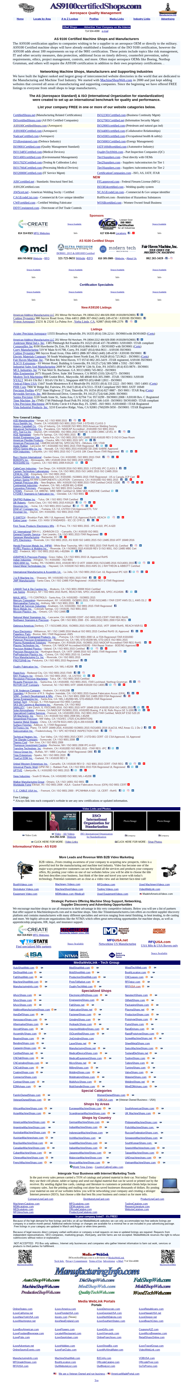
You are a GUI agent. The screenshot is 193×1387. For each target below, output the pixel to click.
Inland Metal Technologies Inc (29, 566)
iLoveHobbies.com (65, 1345)
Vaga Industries (21, 776)
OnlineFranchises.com (109, 1337)
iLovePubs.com (21, 1337)
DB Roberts (19, 502)
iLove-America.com (65, 1309)
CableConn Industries (25, 468)
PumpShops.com (134, 1024)
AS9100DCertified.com (27, 130)
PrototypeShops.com (136, 1019)
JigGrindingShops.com (81, 1038)
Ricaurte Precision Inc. (25, 682)
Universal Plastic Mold (25, 767)
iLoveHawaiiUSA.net (150, 1313)
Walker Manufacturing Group (28, 781)
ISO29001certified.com (111, 125)
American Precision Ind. (26, 443)
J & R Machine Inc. (23, 577)
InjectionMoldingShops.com (84, 1029)
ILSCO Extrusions (24, 363)
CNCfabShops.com (23, 1058)
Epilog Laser (20, 520)
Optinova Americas (24, 625)
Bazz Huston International (27, 457)
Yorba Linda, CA (84, 321)
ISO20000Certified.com (27, 173)
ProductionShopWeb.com (83, 977)
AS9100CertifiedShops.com (30, 125)
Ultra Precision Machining (28, 403)
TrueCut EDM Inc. (23, 758)
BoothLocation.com (135, 972)
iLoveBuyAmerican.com (26, 1329)
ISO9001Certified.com (26, 146)
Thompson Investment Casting (30, 745)
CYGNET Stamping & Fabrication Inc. (34, 493)
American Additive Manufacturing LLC (33, 315)
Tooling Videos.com (108, 889)
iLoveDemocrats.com (108, 1309)
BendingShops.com (23, 1043)
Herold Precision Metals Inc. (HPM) (32, 545)
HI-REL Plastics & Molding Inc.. (30, 548)
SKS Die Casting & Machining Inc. (32, 704)
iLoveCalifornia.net (23, 1313)
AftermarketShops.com (25, 1024)
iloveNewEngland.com (67, 1321)
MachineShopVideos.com (69, 889)
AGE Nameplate (22, 434)
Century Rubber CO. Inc (26, 477)
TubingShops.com (135, 1063)
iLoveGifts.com (105, 1329)
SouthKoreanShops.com (138, 1143)
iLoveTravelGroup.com (151, 1345)
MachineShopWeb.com (116, 80)
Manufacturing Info (167, 15)
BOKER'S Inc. (21, 460)
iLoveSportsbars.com (66, 1337)
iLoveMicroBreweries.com (153, 1333)
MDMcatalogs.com (23, 1206)
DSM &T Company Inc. (26, 509)
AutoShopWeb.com (23, 967)
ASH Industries (22, 451)
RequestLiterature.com (137, 1206)
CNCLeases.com (134, 977)
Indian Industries (22, 559)
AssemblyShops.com (25, 1033)
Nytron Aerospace (24, 321)
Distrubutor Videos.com (26, 889)
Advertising (109, 1261)
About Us (131, 258)
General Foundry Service (26, 534)
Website (37, 258)
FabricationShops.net (80, 1009)
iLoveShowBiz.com (107, 1345)
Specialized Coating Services (29, 713)
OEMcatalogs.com (79, 1206)
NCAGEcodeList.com (110, 192)
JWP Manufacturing (24, 580)
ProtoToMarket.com (80, 981)
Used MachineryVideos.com (154, 884)
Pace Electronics (22, 631)
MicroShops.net (77, 1063)
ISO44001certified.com (111, 130)
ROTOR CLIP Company (26, 685)
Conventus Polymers (24, 488)
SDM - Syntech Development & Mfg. (33, 696)
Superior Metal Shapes (25, 722)
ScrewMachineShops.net (138, 1038)
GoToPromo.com (148, 1366)
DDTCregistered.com (26, 207)
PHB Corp (19, 387)
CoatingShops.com (23, 1072)
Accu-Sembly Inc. (23, 423)
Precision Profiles (23, 390)
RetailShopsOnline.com (152, 1337)
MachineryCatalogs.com (26, 1203)
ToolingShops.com (135, 1058)
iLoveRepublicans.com (151, 1309)
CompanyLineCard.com (40, 1199)
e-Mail (119, 1261)
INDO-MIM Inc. (21, 563)
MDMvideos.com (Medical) (69, 893)
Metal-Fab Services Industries (29, 606)
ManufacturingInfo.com (25, 986)
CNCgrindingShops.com (26, 1063)
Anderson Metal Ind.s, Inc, (29, 343)
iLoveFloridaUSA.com (67, 1313)
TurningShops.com (135, 1067)
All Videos (68, 834)
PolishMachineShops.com (139, 1127)
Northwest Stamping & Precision (31, 620)
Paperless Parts (22, 634)
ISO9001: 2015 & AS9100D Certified (76, 253)
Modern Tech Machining (28, 376)
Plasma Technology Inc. (26, 645)
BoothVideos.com (23, 884)
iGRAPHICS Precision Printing (30, 557)
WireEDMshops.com (136, 1086)
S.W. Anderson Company (26, 690)
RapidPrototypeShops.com (139, 1033)
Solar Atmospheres (23, 710)
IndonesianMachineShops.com (86, 1132)
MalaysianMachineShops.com (85, 1157)
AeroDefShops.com (23, 1014)
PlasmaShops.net (134, 1009)
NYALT (18, 380)
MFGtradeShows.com (25, 1362)
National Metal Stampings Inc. (29, 617)
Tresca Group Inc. (23, 751)
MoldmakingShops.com (82, 1077)
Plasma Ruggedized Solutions (29, 642)
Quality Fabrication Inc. (26, 666)
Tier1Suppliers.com (108, 157)
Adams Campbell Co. (24, 426)
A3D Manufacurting (23, 420)
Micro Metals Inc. (22, 608)
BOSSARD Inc (21, 462)
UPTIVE (17, 770)
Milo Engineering (23, 373)
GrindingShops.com (80, 1019)
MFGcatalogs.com (79, 1203)
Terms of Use (95, 1261)
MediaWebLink (116, 1257)
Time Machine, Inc (24, 400)
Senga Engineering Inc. (26, 699)
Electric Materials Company (29, 356)
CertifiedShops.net (24, 115)
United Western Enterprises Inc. (30, 763)
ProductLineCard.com (152, 1199)
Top (97, 1380)
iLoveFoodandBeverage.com (28, 1333)
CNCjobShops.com (23, 1067)
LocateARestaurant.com (68, 1333)
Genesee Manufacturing (26, 537)
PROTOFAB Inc (22, 660)
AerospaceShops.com (25, 1019)
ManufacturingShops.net (82, 1048)
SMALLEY (19, 707)
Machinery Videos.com (67, 884)
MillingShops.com (79, 1067)
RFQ (46, 258)
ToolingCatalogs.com (136, 1203)
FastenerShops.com (80, 1014)
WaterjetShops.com (135, 1077)
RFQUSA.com (20, 1366)
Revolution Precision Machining (30, 678)
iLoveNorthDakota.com (109, 1317)
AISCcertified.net (23, 181)
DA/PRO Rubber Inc (24, 499)
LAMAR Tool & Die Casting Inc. (30, 589)
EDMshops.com (22, 1086)
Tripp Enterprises (22, 755)
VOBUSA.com (147, 1358)
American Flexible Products (28, 440)
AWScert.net (20, 192)
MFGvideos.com (106, 884)
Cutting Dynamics (24, 318)
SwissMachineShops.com (139, 1048)
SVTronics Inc (21, 727)
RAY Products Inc (23, 676)
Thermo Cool (20, 742)
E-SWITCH (19, 517)
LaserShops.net (77, 1043)
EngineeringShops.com (81, 1000)
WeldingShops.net (135, 1081)
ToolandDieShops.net (136, 1053)
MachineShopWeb (25, 1265)
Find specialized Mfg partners (33, 946)
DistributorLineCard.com (96, 1199)
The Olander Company (25, 739)
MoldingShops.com (79, 1072)
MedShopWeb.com (79, 967)
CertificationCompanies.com (114, 173)
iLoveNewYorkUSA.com (26, 1317)
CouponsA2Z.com (149, 1329)
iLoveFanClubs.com (66, 1349)
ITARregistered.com (25, 141)
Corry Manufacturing (25, 349)
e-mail (105, 31)
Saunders (18, 693)
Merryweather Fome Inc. (26, 603)
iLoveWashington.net (24, 1321)
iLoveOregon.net (148, 1317)
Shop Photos (155, 841)
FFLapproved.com (108, 181)
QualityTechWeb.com (110, 152)
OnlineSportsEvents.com (26, 1349)
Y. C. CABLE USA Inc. (25, 790)
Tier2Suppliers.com (108, 162)
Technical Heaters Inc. (25, 736)
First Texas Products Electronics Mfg (33, 526)
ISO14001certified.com (27, 157)
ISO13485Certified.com (27, 152)
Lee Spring (19, 592)
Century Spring (21, 479)
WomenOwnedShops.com (111, 1095)
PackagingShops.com (137, 1005)
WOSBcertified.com (109, 202)
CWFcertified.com (24, 202)
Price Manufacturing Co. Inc (28, 657)
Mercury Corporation (24, 600)
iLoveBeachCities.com (151, 1321)
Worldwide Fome (22, 784)
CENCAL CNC (21, 474)
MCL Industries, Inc (25, 370)
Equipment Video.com (25, 893)
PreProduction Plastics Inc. (28, 654)
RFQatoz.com (132, 981)
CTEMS (17, 491)
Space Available (74, 224)
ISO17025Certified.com (27, 162)
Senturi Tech (20, 701)
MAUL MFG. (20, 597)
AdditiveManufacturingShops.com (31, 1009)
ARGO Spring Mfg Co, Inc (27, 448)
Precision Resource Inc (26, 651)
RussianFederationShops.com (142, 1132)
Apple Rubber (20, 446)
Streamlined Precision (25, 718)
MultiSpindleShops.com (82, 1086)
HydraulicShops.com (80, 1024)
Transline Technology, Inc (27, 748)
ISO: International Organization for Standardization (96, 835)
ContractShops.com (24, 1081)
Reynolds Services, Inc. (27, 393)
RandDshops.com (134, 1029)
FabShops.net (76, 1005)
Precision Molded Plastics (27, 648)
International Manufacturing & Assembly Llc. (37, 572)
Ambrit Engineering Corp (26, 437)
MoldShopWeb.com (79, 972)
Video (58, 834)
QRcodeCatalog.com (80, 1209)
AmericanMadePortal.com (125, 1373)
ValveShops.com (134, 1072)
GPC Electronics (22, 540)
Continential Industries (25, 485)
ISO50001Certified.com (111, 141)
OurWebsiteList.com (66, 1366)
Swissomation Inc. (23, 731)
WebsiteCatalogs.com (137, 1209)
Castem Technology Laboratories (31, 471)
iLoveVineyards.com (108, 1333)
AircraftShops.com (23, 1029)
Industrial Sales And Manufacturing (34, 366)
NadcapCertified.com (26, 136)
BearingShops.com (23, 1038)
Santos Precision (23, 397)
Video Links (71, 841)
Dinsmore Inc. (20, 506)
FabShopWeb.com (23, 977)
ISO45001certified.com (111, 136)
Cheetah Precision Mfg (25, 482)
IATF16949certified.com (111, 146)
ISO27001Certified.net (110, 120)
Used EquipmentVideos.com (112, 893)
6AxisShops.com (22, 1005)
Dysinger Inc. (20, 511)
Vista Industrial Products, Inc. (30, 407)
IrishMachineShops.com (82, 1138)
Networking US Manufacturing (117, 943)
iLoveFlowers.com (65, 1329)
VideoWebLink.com (149, 889)
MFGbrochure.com (23, 1212)
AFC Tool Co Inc (22, 431)
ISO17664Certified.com (27, 167)
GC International (22, 531)
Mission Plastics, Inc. (25, 611)
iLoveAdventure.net (23, 1345)
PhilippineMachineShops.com (141, 1122)
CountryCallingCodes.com (109, 1167)
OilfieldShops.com (135, 1000)
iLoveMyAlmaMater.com (110, 1349)
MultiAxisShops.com (80, 1081)
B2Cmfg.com (104, 1358)
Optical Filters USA (25, 383)
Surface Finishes (22, 725)
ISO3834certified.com (110, 186)
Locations (121, 233)
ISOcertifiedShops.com (27, 120)
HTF (15, 551)
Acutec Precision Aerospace (30, 333)
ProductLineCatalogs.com (83, 1212)
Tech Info (59, 1261)
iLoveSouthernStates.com (111, 1321)
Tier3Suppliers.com (108, 167)
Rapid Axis (19, 673)
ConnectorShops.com (25, 1077)
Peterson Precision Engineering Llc (32, 639)
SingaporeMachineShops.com (141, 1138)
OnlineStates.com (22, 1309)
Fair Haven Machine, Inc (28, 359)
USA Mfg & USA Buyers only (159, 945)
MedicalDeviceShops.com (83, 1053)
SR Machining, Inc (23, 716)
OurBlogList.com (106, 1366)
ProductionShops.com (137, 1014)
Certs (151, 333)
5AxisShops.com (22, 1000)
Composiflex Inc (23, 346)
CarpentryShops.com (24, 1048)
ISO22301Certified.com (111, 115)
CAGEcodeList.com (25, 197)
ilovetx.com (61, 1317)
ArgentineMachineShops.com (29, 1127)
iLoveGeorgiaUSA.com (109, 1313)
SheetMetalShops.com (137, 1043)
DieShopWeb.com (23, 972)
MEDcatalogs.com (23, 1209)
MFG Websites (42, 233)
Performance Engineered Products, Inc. (34, 637)
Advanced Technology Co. (27, 429)
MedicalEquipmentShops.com (85, 1058)
